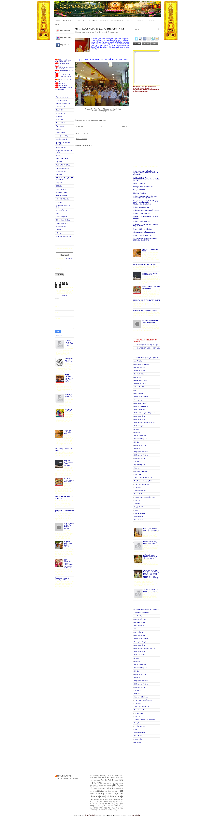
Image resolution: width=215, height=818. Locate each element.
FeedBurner (68, 258)
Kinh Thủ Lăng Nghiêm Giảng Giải (144, 422)
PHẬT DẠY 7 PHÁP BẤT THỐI (68, 432)
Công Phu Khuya (61, 189)
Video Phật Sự (60, 133)
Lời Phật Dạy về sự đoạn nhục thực (150, 542)
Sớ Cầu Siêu (63, 85)
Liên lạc (141, 20)
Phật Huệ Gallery (66, 37)
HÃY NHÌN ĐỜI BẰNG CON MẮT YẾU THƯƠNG (151, 529)
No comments (114, 32)
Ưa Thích (137, 44)
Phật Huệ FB (64, 45)
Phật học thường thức (62, 97)
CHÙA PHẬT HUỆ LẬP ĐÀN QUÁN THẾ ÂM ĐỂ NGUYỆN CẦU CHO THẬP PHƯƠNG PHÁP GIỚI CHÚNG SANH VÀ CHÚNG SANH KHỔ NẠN (151, 574)
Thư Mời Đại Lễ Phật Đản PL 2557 (69, 360)
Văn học (80, 20)
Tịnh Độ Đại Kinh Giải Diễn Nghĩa (144, 497)
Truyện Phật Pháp (61, 123)
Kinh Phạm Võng (61, 226)
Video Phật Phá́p (61, 147)
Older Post (125, 126)
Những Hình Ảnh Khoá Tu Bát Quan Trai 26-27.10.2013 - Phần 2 (99, 29)
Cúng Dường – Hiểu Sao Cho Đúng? (144, 264)
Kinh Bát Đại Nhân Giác (141, 406)
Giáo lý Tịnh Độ (60, 110)
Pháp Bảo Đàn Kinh (62, 158)
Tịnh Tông (59, 116)
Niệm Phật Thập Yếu (62, 199)
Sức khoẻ (59, 175)
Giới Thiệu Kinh (61, 107)
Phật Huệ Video (65, 30)
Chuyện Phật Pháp (62, 139)
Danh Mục (146, 44)
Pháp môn (67, 20)
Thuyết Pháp (117, 20)
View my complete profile (67, 779)
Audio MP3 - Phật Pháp (63, 165)
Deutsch (151, 20)
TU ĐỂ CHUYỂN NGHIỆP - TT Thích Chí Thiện (69, 378)
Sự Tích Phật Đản (139, 465)
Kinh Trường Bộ (139, 426)
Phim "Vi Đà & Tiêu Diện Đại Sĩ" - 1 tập (148, 348)
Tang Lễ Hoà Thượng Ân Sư (143, 478)
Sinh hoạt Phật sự (61, 100)
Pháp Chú (59, 183)
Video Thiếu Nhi (61, 171)
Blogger (64, 295)
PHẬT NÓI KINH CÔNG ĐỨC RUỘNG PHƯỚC (68, 544)
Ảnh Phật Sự (60, 126)
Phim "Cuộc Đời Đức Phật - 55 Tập (147, 345)
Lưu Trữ (154, 44)
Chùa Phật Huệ (64, 776)
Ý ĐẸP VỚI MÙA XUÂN (68, 410)
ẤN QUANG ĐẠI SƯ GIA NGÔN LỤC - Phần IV (62, 579)
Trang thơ (59, 129)
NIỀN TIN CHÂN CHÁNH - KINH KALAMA (150, 273)
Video (58, 155)
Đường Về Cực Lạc (140, 384)
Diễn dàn (130, 20)
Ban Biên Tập (136, 815)
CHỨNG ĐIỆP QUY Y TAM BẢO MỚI (63, 88)
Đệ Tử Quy (59, 186)
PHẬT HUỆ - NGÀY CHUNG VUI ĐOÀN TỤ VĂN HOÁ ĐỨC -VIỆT (150, 556)
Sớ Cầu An (62, 83)
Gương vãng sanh (61, 217)
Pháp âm (104, 20)
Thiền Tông (59, 120)
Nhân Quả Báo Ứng (62, 136)
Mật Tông (59, 162)
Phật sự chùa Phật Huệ (63, 103)
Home (57, 20)
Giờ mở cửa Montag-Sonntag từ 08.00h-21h (63, 60)
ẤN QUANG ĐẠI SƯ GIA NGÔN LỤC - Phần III (150, 590)
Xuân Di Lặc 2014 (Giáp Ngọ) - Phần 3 (145, 310)
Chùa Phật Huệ (90, 815)
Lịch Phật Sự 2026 (64, 74)
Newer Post (79, 126)
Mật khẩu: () (58, 269)
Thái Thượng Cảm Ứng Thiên (143, 481)
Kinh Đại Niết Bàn (61, 196)
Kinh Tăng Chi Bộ (61, 192)
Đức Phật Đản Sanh (140, 380)
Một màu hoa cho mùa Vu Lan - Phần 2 (69, 343)
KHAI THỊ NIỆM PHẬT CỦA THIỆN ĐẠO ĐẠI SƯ (69, 526)
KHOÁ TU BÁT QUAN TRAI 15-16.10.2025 (69, 480)
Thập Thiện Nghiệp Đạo (63, 236)
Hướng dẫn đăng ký (62, 223)
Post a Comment (81, 139)
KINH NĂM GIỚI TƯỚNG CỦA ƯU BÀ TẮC (146, 300)
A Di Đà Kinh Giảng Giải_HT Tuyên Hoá (146, 358)
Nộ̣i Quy (58, 233)
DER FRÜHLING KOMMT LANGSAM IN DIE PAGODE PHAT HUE (68, 564)
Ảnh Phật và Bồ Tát (68, 395)
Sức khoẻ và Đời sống (63, 168)
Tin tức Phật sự (60, 113)
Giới (57, 213)
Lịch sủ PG (92, 20)
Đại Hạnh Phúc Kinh (140, 374)
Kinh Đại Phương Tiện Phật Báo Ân (145, 413)
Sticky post (59, 202)
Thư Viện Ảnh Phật (62, 210)
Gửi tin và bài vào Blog (63, 220)
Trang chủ (59, 336)
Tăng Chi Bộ (138, 474)
